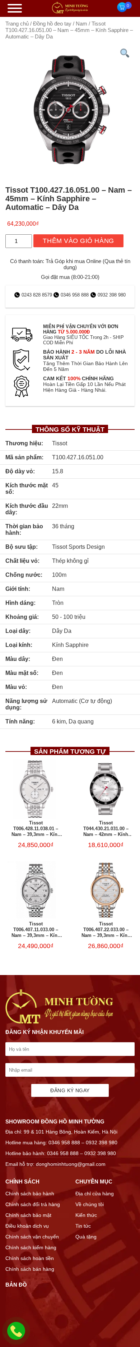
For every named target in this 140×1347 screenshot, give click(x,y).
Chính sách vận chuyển (32, 1237)
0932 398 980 (112, 295)
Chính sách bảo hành (29, 1193)
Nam (81, 24)
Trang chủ (17, 24)
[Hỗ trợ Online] (16, 1335)
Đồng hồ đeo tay (52, 24)
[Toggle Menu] (15, 8)
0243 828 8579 (37, 295)
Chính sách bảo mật (28, 1215)
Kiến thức (86, 1215)
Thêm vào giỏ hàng (78, 240)
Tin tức (83, 1226)
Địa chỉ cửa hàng (94, 1193)
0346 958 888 (75, 295)
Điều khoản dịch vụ (27, 1226)
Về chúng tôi (89, 1204)
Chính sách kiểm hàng (30, 1247)
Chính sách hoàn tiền (29, 1258)
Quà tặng (86, 1237)
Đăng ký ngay (69, 1090)
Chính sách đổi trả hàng (32, 1204)
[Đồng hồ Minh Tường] (70, 11)
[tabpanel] (70, 109)
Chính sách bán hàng (29, 1269)
